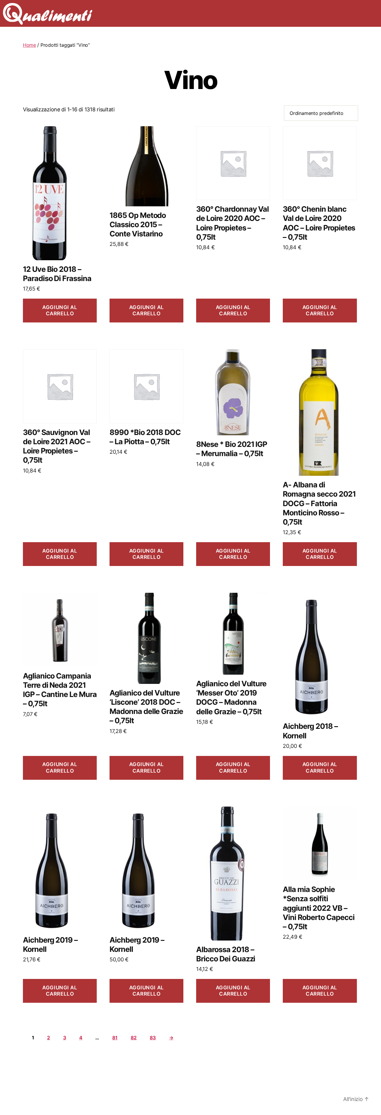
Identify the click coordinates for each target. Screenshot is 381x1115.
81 (115, 1038)
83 (153, 1038)
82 (134, 1038)
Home (29, 45)
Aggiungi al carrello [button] (59, 310)
